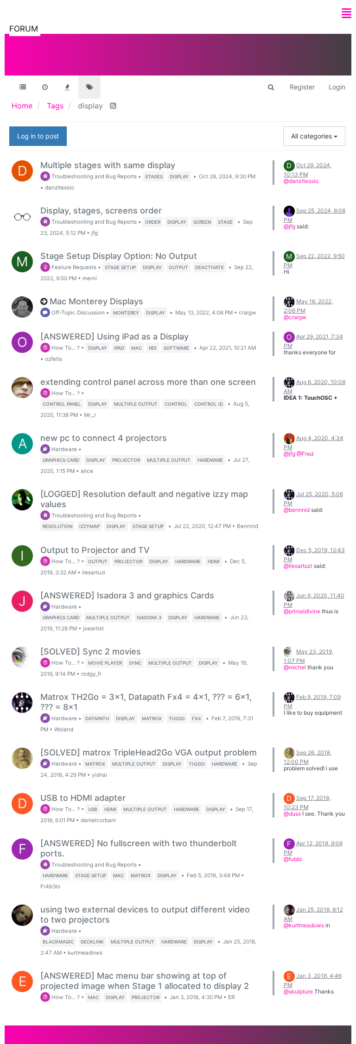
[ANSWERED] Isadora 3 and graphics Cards (127, 595)
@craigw (295, 317)
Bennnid (247, 526)
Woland (63, 729)
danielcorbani (98, 820)
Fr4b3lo (50, 886)
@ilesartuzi (298, 565)
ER (231, 997)
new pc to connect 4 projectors (103, 438)
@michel (295, 667)
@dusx (292, 813)
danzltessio (59, 187)
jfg (94, 233)
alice (87, 471)
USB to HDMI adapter (83, 798)
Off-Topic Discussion (77, 312)
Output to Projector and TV (95, 550)
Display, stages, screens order (101, 210)
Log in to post (38, 136)
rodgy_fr (91, 674)
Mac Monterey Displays (96, 301)
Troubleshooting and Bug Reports (93, 176)
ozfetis (53, 359)
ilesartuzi (93, 572)
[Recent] (45, 87)
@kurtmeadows (304, 925)
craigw (247, 312)
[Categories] (23, 87)
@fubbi (293, 858)
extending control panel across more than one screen (148, 382)
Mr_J (89, 415)
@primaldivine (302, 611)
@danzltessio (301, 180)
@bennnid (297, 509)
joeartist (93, 628)
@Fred (305, 453)
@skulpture (298, 991)
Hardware (63, 449)
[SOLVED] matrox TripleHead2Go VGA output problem (148, 752)
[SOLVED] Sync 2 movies (90, 651)
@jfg (289, 226)
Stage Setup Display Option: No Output (118, 256)
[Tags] (89, 87)
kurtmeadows (85, 953)
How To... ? (65, 348)
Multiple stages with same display (107, 165)
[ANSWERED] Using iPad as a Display (114, 336)
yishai (99, 775)
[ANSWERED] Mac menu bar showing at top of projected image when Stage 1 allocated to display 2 (144, 981)
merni (90, 278)
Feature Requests (73, 267)
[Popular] (67, 87)
